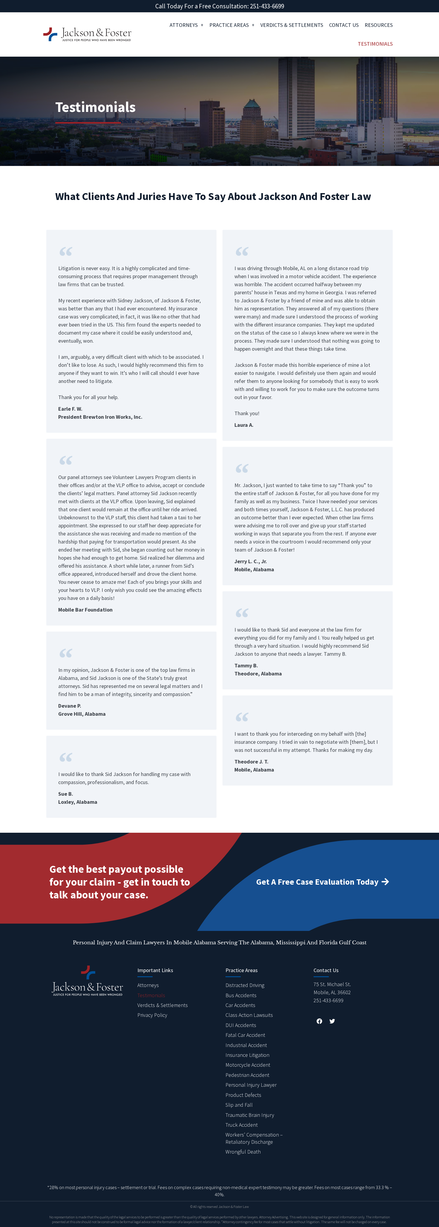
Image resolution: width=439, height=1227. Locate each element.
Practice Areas (229, 24)
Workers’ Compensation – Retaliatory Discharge (254, 1138)
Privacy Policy (152, 1015)
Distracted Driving (244, 985)
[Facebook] (319, 1021)
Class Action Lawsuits (249, 1015)
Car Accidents (240, 1005)
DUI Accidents (240, 1025)
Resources (379, 24)
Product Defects (243, 1094)
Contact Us (344, 24)
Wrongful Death (243, 1151)
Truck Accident (241, 1124)
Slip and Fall (239, 1104)
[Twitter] (332, 1021)
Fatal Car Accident (245, 1035)
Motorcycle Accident (247, 1064)
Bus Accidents (241, 995)
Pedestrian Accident (247, 1074)
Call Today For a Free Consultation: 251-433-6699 (219, 6)
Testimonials (375, 43)
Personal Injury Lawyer (251, 1084)
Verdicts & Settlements (291, 24)
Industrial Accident (246, 1045)
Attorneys (184, 24)
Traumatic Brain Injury (249, 1114)
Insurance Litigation (247, 1055)
